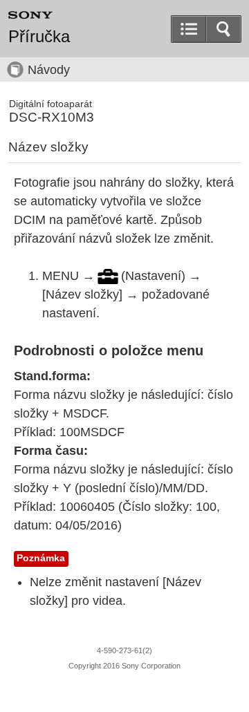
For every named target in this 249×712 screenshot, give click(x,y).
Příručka (39, 36)
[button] (223, 29)
